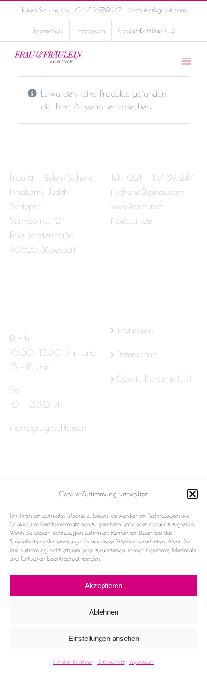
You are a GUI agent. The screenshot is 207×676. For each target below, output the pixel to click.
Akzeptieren (103, 585)
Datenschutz (111, 661)
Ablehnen (103, 612)
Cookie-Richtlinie (72, 661)
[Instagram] (30, 287)
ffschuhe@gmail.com (157, 10)
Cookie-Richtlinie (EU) (154, 379)
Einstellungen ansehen (103, 638)
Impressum (141, 661)
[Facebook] (14, 287)
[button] (192, 494)
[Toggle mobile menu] (187, 61)
